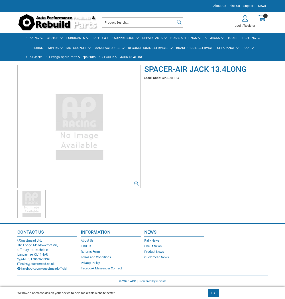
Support (248, 6)
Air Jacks (212, 38)
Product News (154, 251)
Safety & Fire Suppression (113, 38)
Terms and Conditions (96, 257)
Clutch (53, 38)
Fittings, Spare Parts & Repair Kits (72, 57)
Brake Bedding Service (194, 48)
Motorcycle (76, 48)
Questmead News (156, 257)
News (262, 6)
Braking (32, 38)
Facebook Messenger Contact (101, 268)
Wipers (53, 48)
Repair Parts (152, 38)
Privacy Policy (90, 263)
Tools (232, 38)
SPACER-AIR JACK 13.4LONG (122, 57)
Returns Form (90, 251)
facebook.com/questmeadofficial (43, 268)
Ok (213, 293)
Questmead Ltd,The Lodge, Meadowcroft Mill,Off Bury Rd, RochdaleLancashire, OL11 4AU (37, 247)
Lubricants (75, 38)
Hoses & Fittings (183, 38)
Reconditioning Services (148, 48)
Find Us (235, 6)
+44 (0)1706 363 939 (35, 259)
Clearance (226, 48)
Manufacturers (107, 48)
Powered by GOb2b (152, 281)
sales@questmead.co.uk (37, 264)
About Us (219, 6)
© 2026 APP (127, 281)
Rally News (151, 240)
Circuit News (153, 246)
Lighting (249, 38)
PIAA (245, 48)
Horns (38, 48)
